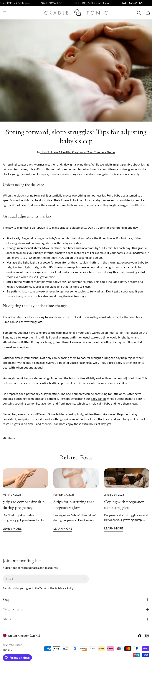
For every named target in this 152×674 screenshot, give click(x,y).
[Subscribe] (85, 579)
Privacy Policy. (66, 588)
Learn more (12, 528)
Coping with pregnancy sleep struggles (124, 504)
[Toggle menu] (4, 13)
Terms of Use (46, 588)
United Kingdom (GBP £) (24, 635)
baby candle (98, 398)
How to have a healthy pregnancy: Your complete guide (77, 152)
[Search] (139, 13)
